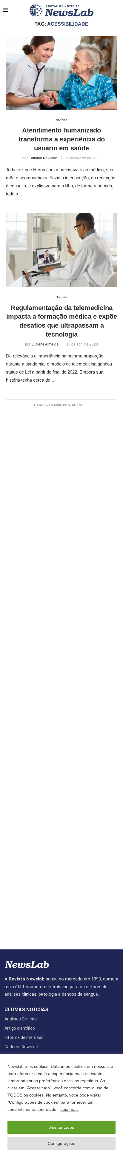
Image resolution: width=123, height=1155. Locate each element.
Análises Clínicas (20, 1019)
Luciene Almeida (45, 344)
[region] (61, 1104)
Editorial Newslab (43, 158)
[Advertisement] (61, 677)
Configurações (61, 1143)
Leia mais (69, 1109)
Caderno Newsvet (21, 1047)
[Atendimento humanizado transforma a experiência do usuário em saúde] (61, 73)
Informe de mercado (24, 1037)
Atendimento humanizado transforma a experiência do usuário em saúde (62, 139)
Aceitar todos (61, 1127)
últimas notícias (26, 1009)
